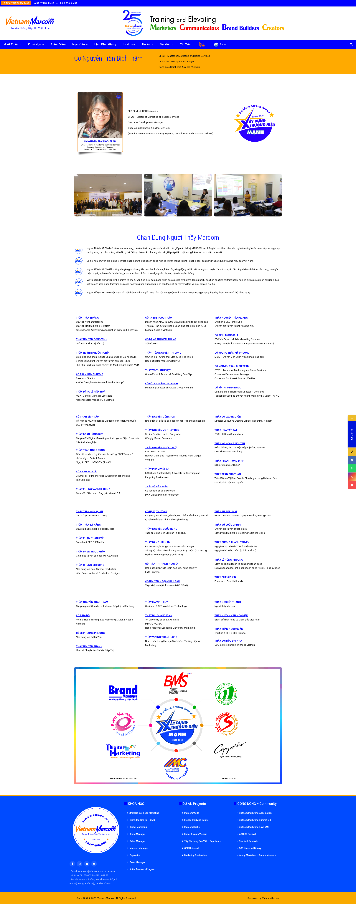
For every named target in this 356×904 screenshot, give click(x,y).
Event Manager (137, 862)
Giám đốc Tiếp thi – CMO (142, 820)
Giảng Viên (58, 44)
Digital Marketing (138, 827)
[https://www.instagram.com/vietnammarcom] (352, 477)
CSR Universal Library (250, 848)
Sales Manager (137, 841)
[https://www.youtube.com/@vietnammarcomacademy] (352, 485)
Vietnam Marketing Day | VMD (254, 827)
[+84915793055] (352, 452)
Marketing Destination (195, 855)
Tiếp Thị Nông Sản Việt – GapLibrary (202, 841)
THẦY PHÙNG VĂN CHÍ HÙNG (93, 489)
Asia (223, 44)
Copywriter (135, 855)
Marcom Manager (139, 848)
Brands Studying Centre (196, 820)
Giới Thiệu (11, 44)
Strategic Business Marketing (144, 813)
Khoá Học (34, 44)
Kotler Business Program (142, 869)
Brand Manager (137, 834)
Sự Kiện (165, 44)
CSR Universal (191, 848)
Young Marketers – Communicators (257, 855)
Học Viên (78, 44)
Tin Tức (185, 44)
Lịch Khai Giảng (68, 3)
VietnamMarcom (270, 898)
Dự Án (146, 44)
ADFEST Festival (247, 834)
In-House (129, 44)
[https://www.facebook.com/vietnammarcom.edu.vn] (352, 460)
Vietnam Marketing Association (255, 813)
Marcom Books (192, 827)
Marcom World (191, 813)
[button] (78, 195)
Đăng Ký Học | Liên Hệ (46, 3)
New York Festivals (248, 841)
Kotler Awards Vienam (195, 834)
